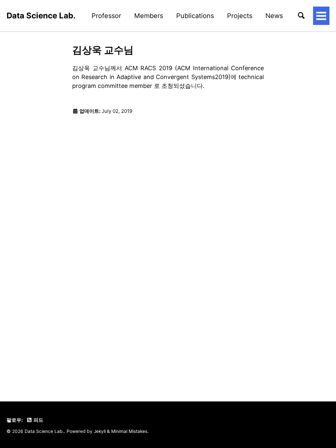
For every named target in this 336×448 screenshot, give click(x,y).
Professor (106, 16)
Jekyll (100, 431)
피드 (37, 420)
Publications (195, 16)
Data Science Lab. (41, 15)
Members (148, 16)
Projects (239, 16)
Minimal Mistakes (129, 431)
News (274, 16)
